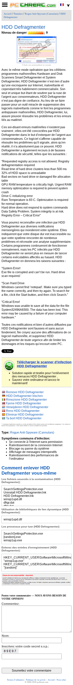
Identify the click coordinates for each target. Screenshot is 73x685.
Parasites (18, 14)
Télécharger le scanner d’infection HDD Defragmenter (44, 364)
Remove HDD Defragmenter (25, 392)
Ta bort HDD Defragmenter (23, 418)
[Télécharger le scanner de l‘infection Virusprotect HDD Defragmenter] (9, 365)
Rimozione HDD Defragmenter (26, 399)
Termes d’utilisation (15, 680)
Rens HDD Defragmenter (22, 410)
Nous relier (61, 680)
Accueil (8, 14)
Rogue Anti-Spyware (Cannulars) (41, 14)
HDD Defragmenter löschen (24, 395)
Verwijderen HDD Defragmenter (27, 407)
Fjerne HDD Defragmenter (23, 403)
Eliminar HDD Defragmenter (24, 414)
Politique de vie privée (36, 680)
